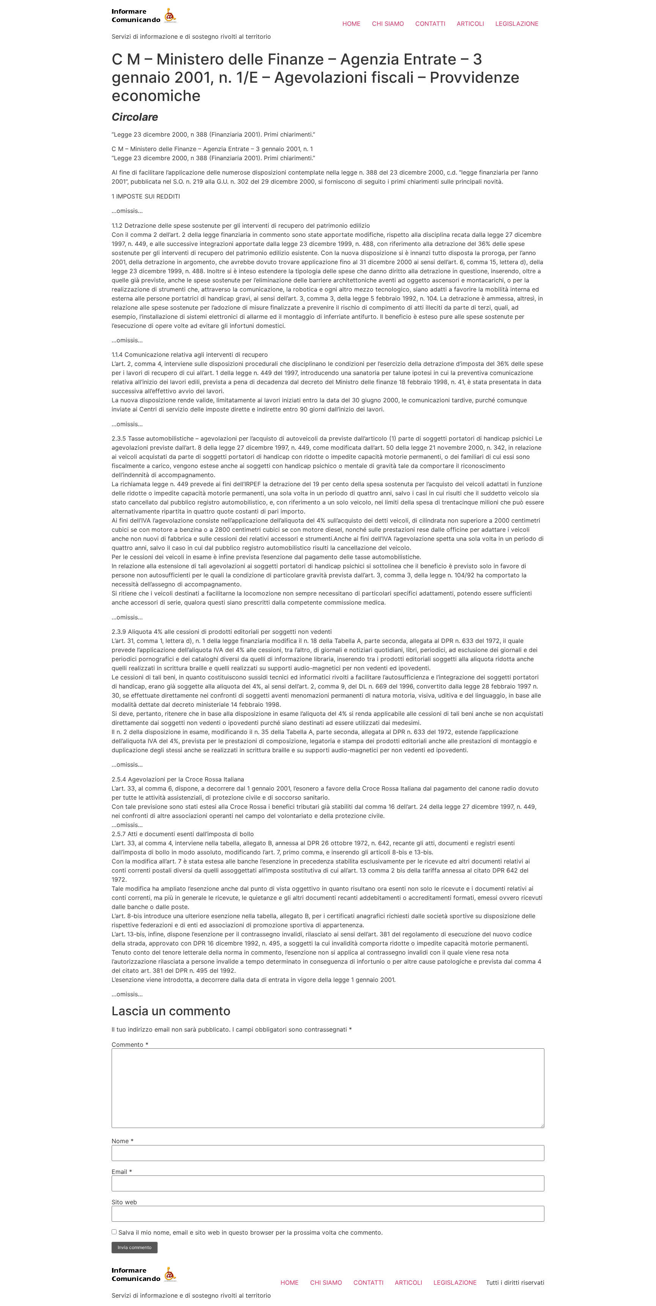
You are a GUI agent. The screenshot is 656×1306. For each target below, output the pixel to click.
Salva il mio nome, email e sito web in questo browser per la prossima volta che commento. (250, 1232)
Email (122, 1172)
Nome (123, 1141)
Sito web (124, 1202)
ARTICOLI (470, 23)
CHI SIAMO (388, 23)
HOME (351, 23)
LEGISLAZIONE (517, 23)
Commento (130, 1044)
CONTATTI (430, 23)
